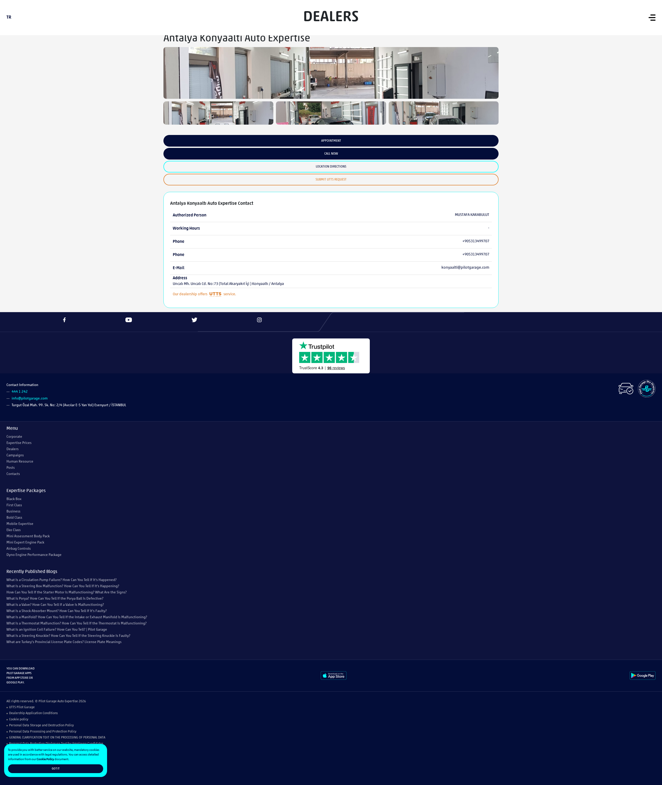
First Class (14, 505)
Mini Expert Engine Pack (25, 543)
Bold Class (14, 518)
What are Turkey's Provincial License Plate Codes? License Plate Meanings (64, 642)
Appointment (331, 140)
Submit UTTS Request (331, 179)
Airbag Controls (18, 549)
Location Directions (331, 166)
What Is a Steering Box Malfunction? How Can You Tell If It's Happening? (62, 586)
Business (13, 512)
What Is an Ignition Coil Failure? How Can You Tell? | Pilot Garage (56, 630)
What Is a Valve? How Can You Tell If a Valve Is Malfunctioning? (55, 605)
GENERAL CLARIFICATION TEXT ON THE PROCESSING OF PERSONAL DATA (57, 737)
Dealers (12, 449)
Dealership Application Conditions (33, 713)
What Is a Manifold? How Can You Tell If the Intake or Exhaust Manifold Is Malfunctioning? (76, 617)
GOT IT (55, 768)
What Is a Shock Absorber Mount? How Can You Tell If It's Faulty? (56, 611)
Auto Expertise (67, 701)
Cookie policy (18, 719)
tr (8, 17)
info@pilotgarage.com (30, 399)
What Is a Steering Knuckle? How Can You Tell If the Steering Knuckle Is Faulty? (68, 636)
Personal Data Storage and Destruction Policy (41, 725)
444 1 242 (20, 392)
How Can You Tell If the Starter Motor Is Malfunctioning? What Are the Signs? (66, 592)
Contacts (13, 474)
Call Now (331, 153)
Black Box (13, 499)
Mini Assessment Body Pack (28, 536)
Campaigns (15, 455)
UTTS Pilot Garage (22, 707)
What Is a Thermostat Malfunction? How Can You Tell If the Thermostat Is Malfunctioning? (76, 623)
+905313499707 (475, 241)
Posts (10, 468)
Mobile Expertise (19, 524)
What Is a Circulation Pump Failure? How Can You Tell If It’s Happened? (61, 580)
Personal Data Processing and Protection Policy (42, 731)
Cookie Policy (45, 759)
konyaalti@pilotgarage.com (465, 268)
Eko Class (13, 530)
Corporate (14, 437)
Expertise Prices (19, 443)
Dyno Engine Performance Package (34, 555)
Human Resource (19, 462)
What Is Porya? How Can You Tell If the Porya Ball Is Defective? (54, 599)
